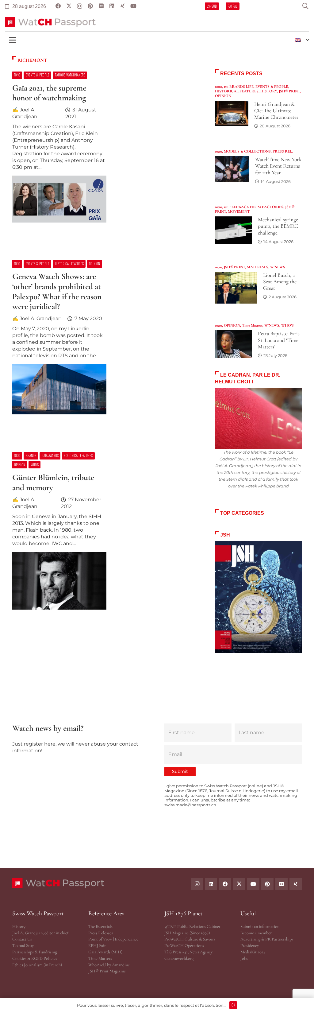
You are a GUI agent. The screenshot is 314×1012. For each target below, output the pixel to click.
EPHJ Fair (97, 945)
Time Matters (252, 325)
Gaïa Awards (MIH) (105, 952)
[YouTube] (253, 884)
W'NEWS (277, 267)
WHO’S (287, 325)
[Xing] (295, 884)
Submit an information (259, 926)
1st (226, 86)
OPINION (223, 95)
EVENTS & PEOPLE (271, 86)
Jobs (244, 958)
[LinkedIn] (211, 884)
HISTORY (268, 91)
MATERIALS (257, 267)
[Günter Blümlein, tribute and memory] (106, 534)
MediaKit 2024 (252, 952)
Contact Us (22, 939)
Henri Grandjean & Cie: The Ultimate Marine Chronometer (276, 110)
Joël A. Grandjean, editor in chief (40, 933)
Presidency (249, 945)
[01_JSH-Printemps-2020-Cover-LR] (258, 597)
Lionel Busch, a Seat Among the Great (280, 281)
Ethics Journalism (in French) (37, 964)
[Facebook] (225, 884)
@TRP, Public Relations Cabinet (192, 926)
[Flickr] (281, 884)
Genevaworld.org (178, 958)
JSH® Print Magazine (107, 971)
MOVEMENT (239, 211)
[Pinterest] (267, 884)
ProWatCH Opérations (184, 945)
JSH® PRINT (289, 91)
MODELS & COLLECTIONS (247, 151)
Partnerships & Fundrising (34, 952)
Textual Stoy (23, 945)
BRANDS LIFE (241, 86)
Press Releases (100, 933)
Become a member (256, 933)
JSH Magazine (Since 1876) (187, 933)
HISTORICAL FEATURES (236, 91)
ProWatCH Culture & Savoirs (189, 939)
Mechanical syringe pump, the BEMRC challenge (278, 226)
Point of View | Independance (113, 939)
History (18, 926)
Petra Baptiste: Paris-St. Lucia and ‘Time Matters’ (279, 340)
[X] (239, 884)
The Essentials (100, 926)
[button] (305, 6)
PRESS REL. (283, 151)
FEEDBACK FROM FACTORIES (256, 206)
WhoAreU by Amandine (109, 964)
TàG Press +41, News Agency (188, 952)
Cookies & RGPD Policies (34, 958)
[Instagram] (197, 884)
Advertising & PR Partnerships (266, 939)
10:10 (218, 86)
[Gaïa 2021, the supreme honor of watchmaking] (106, 150)
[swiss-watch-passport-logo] (50, 22)
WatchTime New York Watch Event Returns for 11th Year (278, 166)
